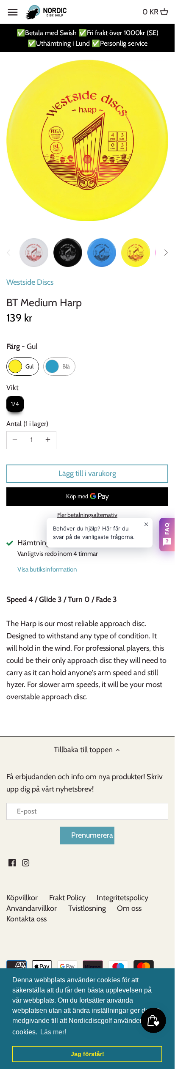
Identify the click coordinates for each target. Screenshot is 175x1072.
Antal (26, 424)
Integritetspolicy (122, 897)
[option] (34, 252)
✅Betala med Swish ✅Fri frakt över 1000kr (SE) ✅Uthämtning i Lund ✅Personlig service (87, 37)
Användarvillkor (31, 908)
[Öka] (48, 440)
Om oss (129, 908)
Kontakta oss (26, 919)
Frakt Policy (67, 897)
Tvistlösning (87, 908)
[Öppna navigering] (12, 12)
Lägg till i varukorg (87, 473)
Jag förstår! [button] (87, 1053)
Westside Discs (29, 282)
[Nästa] (165, 252)
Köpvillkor (22, 897)
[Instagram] (25, 862)
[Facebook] (12, 862)
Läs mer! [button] (53, 1032)
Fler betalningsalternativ (87, 515)
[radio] (22, 366)
